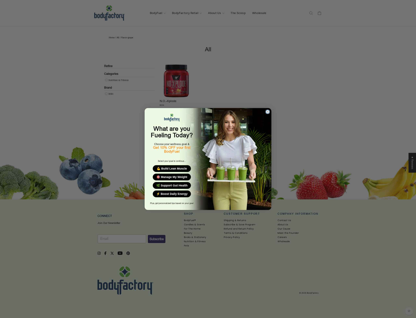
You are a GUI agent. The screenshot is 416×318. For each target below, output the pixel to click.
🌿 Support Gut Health (172, 185)
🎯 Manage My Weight (171, 177)
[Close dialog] (267, 112)
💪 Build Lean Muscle (172, 168)
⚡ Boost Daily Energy (172, 194)
